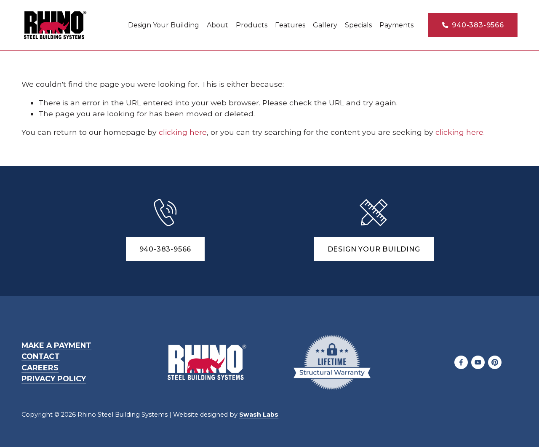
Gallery (325, 25)
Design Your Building (163, 25)
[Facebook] (461, 362)
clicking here (183, 132)
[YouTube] (478, 362)
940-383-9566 (477, 25)
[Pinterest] (495, 362)
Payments (396, 25)
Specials (358, 25)
